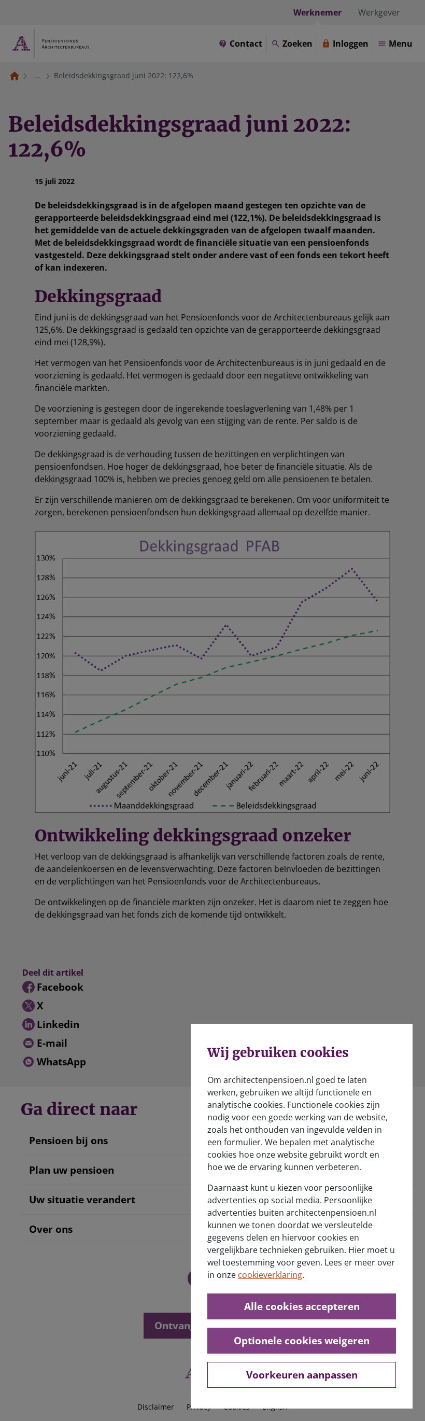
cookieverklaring (270, 1275)
